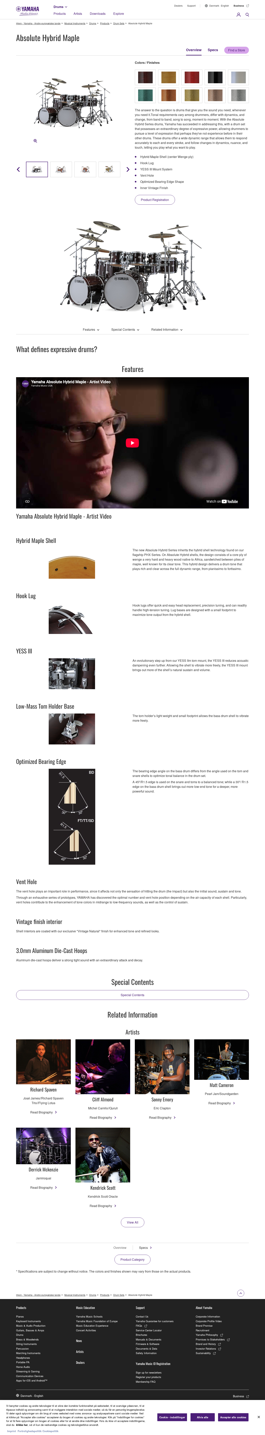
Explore (118, 13)
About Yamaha (204, 1307)
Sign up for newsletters (149, 1372)
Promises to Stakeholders (210, 1339)
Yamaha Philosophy (207, 1335)
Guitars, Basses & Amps (30, 1330)
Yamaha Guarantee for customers (155, 1321)
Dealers (178, 5)
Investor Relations (206, 1348)
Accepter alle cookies (233, 1417)
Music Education (85, 1307)
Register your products (148, 1377)
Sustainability (203, 1353)
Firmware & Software (147, 1344)
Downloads (98, 13)
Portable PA (22, 1362)
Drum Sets (118, 23)
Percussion (22, 1348)
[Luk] (259, 1417)
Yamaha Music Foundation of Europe (97, 1321)
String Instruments (26, 1344)
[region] (132, 1417)
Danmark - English (219, 5)
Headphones (23, 1358)
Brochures (141, 1335)
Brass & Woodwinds (27, 1339)
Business (239, 5)
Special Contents (123, 329)
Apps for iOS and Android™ (31, 1380)
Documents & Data (146, 1348)
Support (191, 5)
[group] (37, 169)
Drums (58, 6)
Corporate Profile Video (209, 1321)
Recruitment (202, 1330)
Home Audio (23, 1367)
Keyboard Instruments (28, 1321)
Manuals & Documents (148, 1339)
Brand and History (206, 1344)
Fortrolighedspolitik (30, 1431)
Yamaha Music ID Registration (153, 1363)
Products (60, 13)
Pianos (20, 1316)
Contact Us (142, 1316)
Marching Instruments (28, 1353)
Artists (78, 13)
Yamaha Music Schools (89, 1316)
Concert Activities (86, 1330)
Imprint (11, 1431)
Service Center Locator (149, 1330)
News (79, 1340)
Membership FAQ (145, 1381)
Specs (213, 49)
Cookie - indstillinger (172, 1417)
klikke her (22, 1425)
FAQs (139, 1325)
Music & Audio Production (30, 1325)
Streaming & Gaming (28, 1371)
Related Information (164, 329)
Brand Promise (204, 1325)
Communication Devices (29, 1376)
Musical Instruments (74, 23)
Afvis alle (202, 1417)
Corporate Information (208, 1316)
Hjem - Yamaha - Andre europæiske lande (38, 23)
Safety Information (146, 1353)
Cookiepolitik (50, 1431)
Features (89, 329)
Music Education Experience (92, 1325)
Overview (194, 49)
